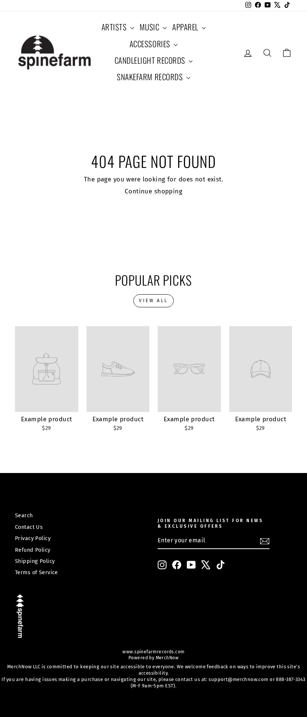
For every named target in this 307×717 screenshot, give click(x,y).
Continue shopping (153, 191)
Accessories (151, 43)
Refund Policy (33, 549)
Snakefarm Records (150, 76)
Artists (114, 27)
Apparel (186, 27)
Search (24, 515)
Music (150, 27)
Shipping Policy (35, 561)
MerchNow (166, 657)
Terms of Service (36, 572)
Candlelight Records (151, 60)
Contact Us (29, 527)
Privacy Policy (33, 538)
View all (153, 300)
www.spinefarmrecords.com (153, 651)
